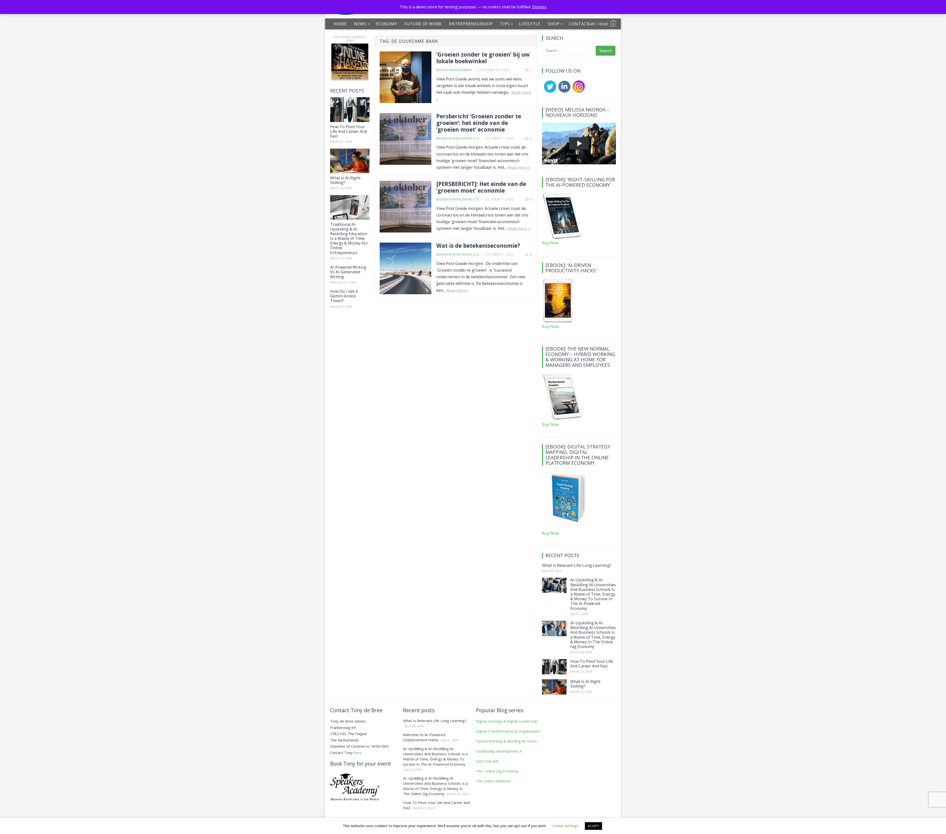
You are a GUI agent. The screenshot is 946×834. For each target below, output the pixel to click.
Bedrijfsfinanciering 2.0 (457, 138)
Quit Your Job (487, 760)
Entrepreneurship (471, 24)
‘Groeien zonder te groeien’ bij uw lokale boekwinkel (483, 58)
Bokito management (454, 70)
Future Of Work (423, 24)
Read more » (518, 167)
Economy (386, 24)
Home (340, 24)
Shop (553, 24)
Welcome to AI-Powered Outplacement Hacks (424, 737)
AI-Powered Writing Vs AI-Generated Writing (348, 271)
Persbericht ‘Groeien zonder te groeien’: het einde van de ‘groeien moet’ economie (478, 122)
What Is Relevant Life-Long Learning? (576, 565)
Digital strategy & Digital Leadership (507, 721)
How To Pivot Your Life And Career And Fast (348, 131)
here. (358, 752)
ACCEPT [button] (593, 826)
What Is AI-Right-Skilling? (346, 180)
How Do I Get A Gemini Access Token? (344, 296)
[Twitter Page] (549, 91)
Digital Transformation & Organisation (508, 731)
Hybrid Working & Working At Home (506, 741)
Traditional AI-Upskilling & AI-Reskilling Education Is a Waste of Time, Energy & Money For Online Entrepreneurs (349, 238)
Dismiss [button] (539, 7)
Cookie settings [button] (565, 825)
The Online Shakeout (493, 780)
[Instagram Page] (578, 91)
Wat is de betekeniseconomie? (478, 245)
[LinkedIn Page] (563, 91)
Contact (579, 24)
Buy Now (550, 243)
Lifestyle (530, 24)
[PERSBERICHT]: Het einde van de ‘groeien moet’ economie (481, 187)
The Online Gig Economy (497, 771)
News (360, 24)
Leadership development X (499, 751)
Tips (505, 24)
